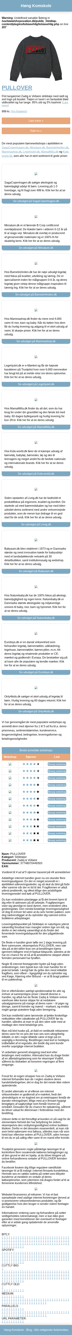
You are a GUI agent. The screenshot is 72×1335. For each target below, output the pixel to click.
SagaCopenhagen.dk (15, 147)
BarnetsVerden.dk (57, 147)
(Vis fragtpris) (19, 111)
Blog (29, 1329)
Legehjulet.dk (31, 151)
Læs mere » (36, 120)
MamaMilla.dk (49, 151)
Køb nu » (36, 130)
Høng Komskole (36, 5)
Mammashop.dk (11, 151)
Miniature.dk (37, 147)
